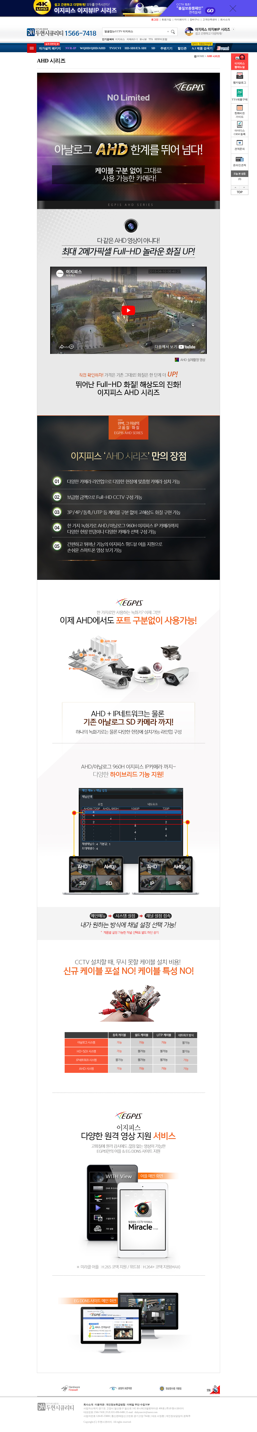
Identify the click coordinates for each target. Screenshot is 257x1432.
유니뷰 (143, 39)
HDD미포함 (161, 39)
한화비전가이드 (240, 115)
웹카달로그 (239, 82)
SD (153, 48)
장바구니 (194, 19)
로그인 (154, 19)
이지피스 (120, 39)
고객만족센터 (210, 19)
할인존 (182, 48)
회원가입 (166, 19)
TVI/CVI (115, 48)
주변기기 (166, 48)
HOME (200, 56)
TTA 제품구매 (240, 99)
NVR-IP (70, 48)
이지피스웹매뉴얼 (240, 65)
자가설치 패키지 (50, 48)
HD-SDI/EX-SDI (135, 48)
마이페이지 (180, 19)
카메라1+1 (132, 39)
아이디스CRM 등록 (239, 132)
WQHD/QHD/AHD (92, 48)
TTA (151, 39)
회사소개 (225, 19)
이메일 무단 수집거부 (138, 1404)
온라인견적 (239, 165)
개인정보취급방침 (115, 1404)
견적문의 (240, 148)
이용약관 (99, 1404)
